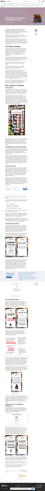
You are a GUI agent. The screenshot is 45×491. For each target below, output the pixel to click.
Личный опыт (7, 22)
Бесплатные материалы (25, 485)
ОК (32, 488)
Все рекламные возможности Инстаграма (37, 284)
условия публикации (22, 470)
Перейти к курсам (25, 1)
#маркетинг (11, 22)
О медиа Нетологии (18, 485)
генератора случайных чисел (17, 409)
